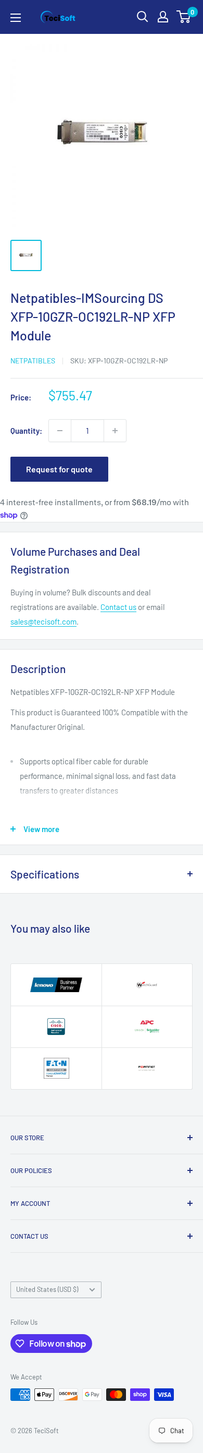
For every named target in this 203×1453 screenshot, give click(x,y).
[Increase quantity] (115, 431)
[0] (184, 16)
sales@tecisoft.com (43, 621)
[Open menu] (15, 18)
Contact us (118, 607)
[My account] (163, 16)
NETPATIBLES (32, 360)
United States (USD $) (47, 1289)
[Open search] (142, 16)
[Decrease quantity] (60, 431)
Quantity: (26, 430)
